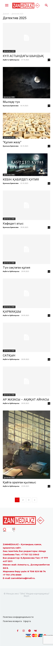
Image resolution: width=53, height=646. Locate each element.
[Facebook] (17, 631)
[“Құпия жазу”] (26, 126)
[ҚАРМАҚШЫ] (26, 293)
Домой (6, 14)
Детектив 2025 (9, 51)
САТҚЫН (9, 355)
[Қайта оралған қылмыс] (26, 445)
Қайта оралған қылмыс (19, 482)
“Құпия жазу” (12, 142)
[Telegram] (29, 631)
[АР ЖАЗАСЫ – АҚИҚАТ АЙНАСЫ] (26, 381)
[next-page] (34, 500)
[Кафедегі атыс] (26, 205)
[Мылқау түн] (26, 82)
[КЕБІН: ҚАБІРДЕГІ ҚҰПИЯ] (26, 164)
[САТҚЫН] (26, 337)
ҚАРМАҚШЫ (12, 311)
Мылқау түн (11, 102)
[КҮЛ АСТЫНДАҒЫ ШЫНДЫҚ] (26, 37)
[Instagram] (23, 631)
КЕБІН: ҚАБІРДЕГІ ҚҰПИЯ (21, 179)
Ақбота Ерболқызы (11, 60)
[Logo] (26, 5)
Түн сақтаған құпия (16, 267)
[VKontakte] (35, 631)
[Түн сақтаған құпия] (26, 249)
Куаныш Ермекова (11, 106)
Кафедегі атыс (13, 223)
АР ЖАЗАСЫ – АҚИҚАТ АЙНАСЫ (26, 399)
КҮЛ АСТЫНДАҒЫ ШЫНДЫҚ (23, 56)
